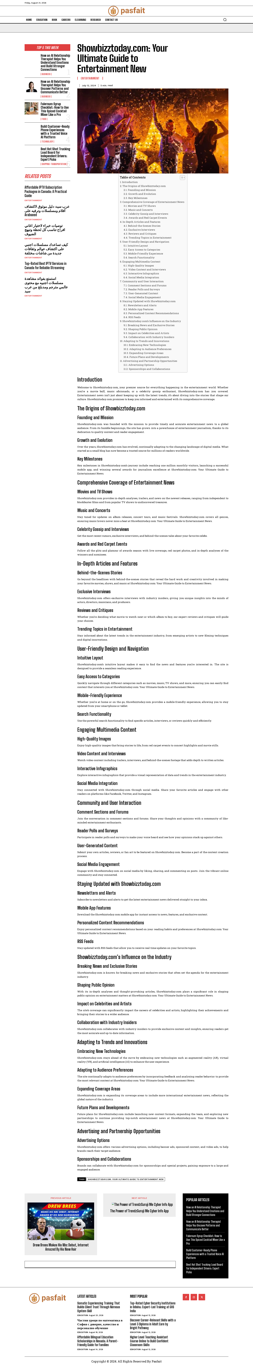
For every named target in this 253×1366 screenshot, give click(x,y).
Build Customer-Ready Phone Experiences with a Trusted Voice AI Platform (55, 131)
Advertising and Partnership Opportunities (150, 361)
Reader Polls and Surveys (144, 289)
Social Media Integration (143, 277)
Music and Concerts (140, 209)
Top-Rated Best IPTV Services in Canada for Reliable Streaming (45, 265)
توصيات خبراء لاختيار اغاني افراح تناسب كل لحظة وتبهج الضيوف (45, 229)
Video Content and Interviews (147, 269)
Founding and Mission (142, 190)
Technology (47, 141)
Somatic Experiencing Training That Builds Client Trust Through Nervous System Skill (98, 1307)
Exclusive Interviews (141, 229)
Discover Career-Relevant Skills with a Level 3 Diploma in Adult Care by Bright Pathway (153, 1324)
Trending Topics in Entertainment (150, 237)
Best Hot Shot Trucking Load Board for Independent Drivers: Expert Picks (55, 154)
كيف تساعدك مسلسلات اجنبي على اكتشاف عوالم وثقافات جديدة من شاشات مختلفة (46, 248)
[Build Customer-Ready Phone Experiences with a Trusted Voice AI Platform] (31, 131)
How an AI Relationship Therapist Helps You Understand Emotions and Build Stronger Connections (55, 63)
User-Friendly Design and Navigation (145, 241)
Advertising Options (141, 365)
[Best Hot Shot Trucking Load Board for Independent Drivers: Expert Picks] (31, 153)
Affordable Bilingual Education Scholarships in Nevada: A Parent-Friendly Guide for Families (97, 1341)
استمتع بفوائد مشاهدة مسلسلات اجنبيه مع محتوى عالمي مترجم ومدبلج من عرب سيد (46, 284)
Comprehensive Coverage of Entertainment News (153, 202)
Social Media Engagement (144, 297)
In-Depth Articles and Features (141, 221)
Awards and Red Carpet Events (147, 217)
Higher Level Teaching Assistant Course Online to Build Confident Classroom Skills (149, 1341)
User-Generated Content (143, 293)
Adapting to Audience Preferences (150, 349)
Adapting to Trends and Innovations (146, 341)
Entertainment (33, 200)
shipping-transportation (54, 164)
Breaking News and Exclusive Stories (151, 325)
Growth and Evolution (142, 194)
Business (46, 74)
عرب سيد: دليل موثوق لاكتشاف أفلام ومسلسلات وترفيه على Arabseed (47, 210)
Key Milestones (137, 198)
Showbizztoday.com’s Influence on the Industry (151, 321)
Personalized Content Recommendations (153, 313)
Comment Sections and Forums (147, 285)
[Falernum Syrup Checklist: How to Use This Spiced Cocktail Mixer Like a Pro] (31, 108)
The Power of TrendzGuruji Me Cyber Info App (139, 1211)
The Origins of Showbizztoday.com (144, 186)
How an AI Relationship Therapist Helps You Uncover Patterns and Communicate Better (55, 87)
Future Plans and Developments (149, 357)
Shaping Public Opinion (142, 329)
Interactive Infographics (143, 273)
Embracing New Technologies (147, 345)
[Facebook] (186, 1297)
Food (44, 119)
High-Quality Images (141, 265)
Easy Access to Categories (144, 249)
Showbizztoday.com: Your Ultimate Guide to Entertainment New (126, 1179)
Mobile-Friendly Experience (145, 253)
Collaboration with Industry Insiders (151, 337)
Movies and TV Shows (142, 206)
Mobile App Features (140, 309)
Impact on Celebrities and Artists (148, 333)
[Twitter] (202, 1297)
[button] (224, 19)
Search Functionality (141, 257)
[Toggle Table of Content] (181, 177)
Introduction (130, 182)
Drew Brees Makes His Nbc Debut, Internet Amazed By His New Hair (61, 1247)
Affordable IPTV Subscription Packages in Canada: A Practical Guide (46, 191)
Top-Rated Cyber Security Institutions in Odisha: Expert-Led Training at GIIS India (152, 1307)
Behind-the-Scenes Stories (144, 225)
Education (82, 1315)
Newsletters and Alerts (142, 305)
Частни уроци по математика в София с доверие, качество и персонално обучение (100, 1324)
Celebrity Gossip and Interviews (148, 213)
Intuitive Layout (138, 245)
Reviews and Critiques (142, 233)
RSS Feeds (134, 317)
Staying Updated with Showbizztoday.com (149, 301)
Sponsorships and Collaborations (149, 369)
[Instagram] (194, 1297)
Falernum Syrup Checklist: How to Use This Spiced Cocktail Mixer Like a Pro (55, 109)
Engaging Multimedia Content (141, 261)
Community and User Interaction (143, 281)
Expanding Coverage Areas (146, 353)
